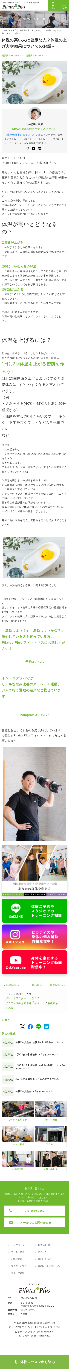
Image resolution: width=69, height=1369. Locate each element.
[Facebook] (30, 1026)
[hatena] (46, 1026)
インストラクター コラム (21, 998)
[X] (22, 1026)
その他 (9, 1008)
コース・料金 (17, 1252)
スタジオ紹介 (44, 1245)
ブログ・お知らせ (20, 1266)
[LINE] (38, 1026)
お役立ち (53, 1003)
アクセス (42, 1252)
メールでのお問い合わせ (35, 1222)
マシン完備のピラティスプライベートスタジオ (20, 3)
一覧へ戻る (35, 985)
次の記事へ (56, 985)
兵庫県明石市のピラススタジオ (22, 134)
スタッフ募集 (17, 1273)
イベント (39, 1003)
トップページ (17, 1245)
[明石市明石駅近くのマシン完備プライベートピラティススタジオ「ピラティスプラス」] (34, 870)
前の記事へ (12, 985)
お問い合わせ (44, 1259)
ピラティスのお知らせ (18, 1003)
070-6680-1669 (34, 1210)
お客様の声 (16, 1259)
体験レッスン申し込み (49, 1266)
